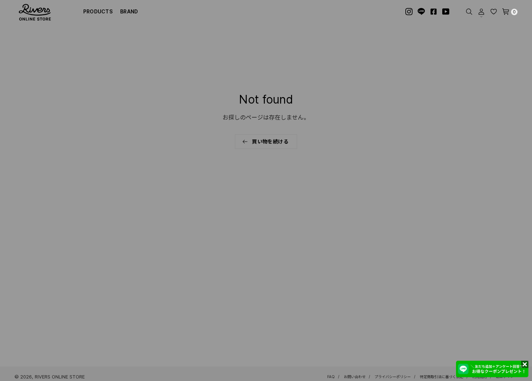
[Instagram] (409, 11)
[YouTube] (446, 11)
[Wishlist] (493, 11)
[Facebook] (433, 11)
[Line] (421, 11)
